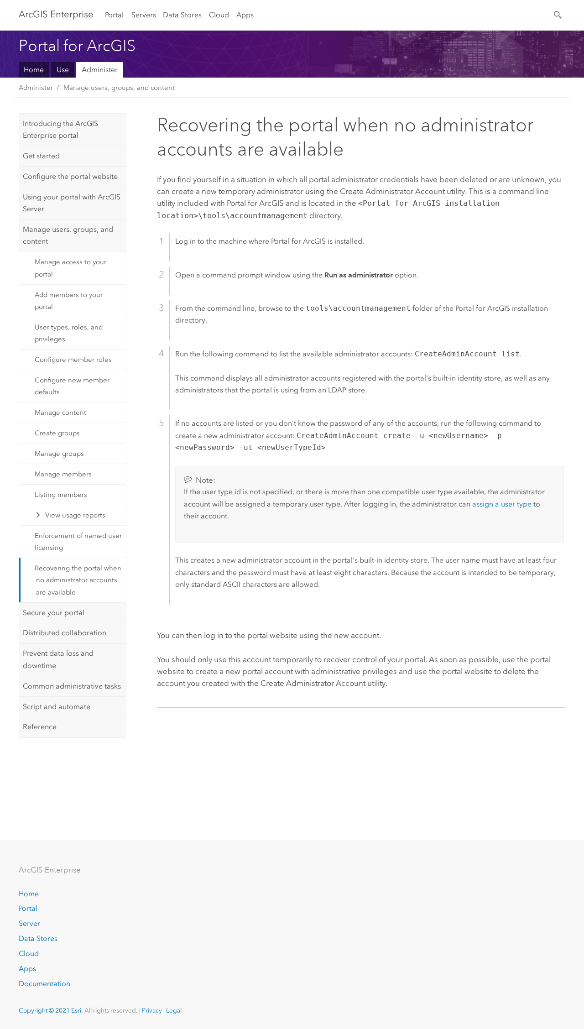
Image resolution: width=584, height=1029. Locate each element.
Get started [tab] (41, 155)
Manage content (60, 412)
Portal (114, 14)
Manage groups (59, 453)
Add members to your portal (69, 301)
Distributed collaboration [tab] (64, 632)
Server (29, 923)
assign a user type (502, 504)
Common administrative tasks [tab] (72, 686)
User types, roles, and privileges (69, 333)
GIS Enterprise (56, 14)
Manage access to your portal (70, 268)
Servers (143, 14)
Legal (174, 1010)
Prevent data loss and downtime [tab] (58, 659)
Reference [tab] (40, 726)
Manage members (63, 474)
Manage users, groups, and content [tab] (68, 235)
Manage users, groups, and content (119, 88)
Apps (245, 14)
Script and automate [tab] (56, 706)
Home (34, 69)
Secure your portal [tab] (53, 612)
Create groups (57, 433)
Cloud (219, 14)
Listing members (61, 495)
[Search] (558, 14)
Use (63, 69)
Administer (100, 69)
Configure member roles (73, 359)
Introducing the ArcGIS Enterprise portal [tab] (60, 129)
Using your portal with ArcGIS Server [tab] (71, 203)
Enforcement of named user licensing (78, 542)
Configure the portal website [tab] (70, 176)
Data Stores (182, 14)
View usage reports (75, 515)
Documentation (44, 983)
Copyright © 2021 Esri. (51, 1010)
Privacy (152, 1010)
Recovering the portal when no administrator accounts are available (78, 580)
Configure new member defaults (72, 386)
